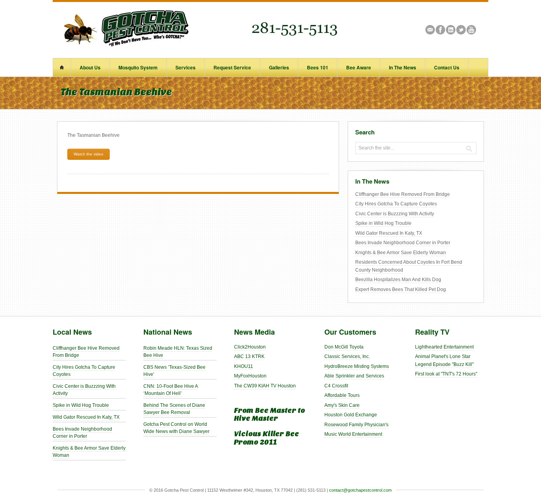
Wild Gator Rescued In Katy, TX (388, 233)
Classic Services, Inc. (347, 356)
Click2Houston (250, 347)
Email (430, 29)
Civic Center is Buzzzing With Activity (394, 214)
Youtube (471, 29)
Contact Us (446, 67)
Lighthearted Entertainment (444, 347)
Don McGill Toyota (344, 347)
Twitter (461, 29)
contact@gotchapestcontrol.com (360, 490)
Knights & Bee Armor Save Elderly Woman (400, 252)
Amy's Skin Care (342, 405)
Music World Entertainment (353, 434)
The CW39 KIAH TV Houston (265, 386)
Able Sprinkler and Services (354, 376)
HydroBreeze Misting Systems (356, 366)
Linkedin (450, 29)
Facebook (440, 29)
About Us (90, 67)
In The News (402, 67)
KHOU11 (243, 366)
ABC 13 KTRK (249, 356)
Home (61, 67)
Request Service (232, 67)
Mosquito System (138, 67)
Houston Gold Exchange (350, 415)
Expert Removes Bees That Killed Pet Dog (400, 289)
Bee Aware (358, 67)
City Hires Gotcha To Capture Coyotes (396, 204)
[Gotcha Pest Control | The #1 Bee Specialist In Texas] (199, 45)
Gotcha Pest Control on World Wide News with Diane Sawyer (176, 428)
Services (185, 67)
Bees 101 (317, 67)
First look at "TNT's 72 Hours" (446, 374)
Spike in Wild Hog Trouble (383, 223)
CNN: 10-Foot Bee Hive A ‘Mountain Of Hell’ (170, 389)
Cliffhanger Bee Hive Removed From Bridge (402, 194)
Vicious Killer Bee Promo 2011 (266, 438)
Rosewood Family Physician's (356, 424)
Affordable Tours (342, 395)
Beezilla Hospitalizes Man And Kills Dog (398, 279)
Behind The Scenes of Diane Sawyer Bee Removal (174, 408)
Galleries (279, 67)
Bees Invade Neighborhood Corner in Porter (402, 242)
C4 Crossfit (336, 386)
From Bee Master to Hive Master (269, 414)
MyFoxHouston (250, 376)
